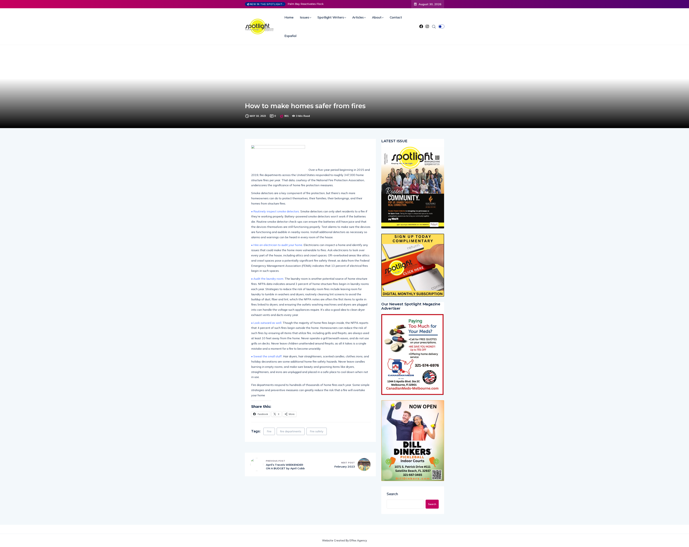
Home (289, 17)
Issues (304, 17)
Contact (396, 17)
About (376, 17)
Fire (269, 431)
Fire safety (316, 431)
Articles (358, 17)
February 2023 (344, 466)
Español (290, 36)
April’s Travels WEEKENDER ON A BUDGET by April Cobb (285, 466)
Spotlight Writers (330, 17)
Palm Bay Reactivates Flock (306, 4)
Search (392, 494)
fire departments (290, 431)
